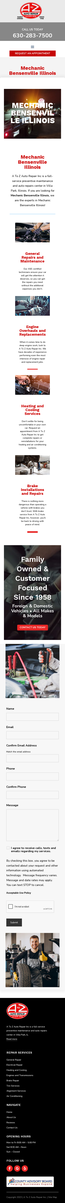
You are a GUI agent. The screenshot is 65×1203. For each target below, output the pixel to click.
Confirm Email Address (21, 745)
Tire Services (13, 1085)
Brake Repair (12, 1080)
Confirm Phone (16, 787)
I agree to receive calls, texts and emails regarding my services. (33, 849)
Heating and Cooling (16, 1070)
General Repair (13, 1059)
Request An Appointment (32, 53)
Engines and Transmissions (19, 1075)
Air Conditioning (14, 1096)
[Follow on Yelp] (25, 1168)
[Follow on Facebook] (9, 1168)
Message (12, 805)
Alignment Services (16, 1090)
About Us (11, 1117)
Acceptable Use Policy (18, 893)
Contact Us (12, 1127)
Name (10, 709)
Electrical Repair (14, 1064)
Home (9, 1112)
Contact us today (32, 627)
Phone (10, 769)
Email (10, 727)
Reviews (10, 1122)
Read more (32, 267)
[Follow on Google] (17, 1168)
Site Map (52, 1197)
